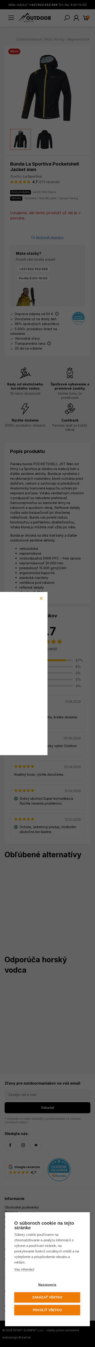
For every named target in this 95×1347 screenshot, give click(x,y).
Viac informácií (24, 1269)
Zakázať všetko (47, 1297)
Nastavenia (47, 1284)
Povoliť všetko (47, 1310)
